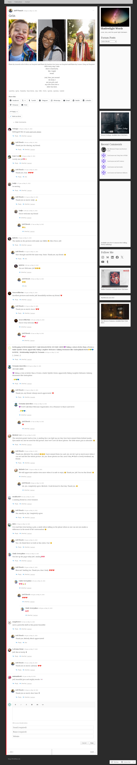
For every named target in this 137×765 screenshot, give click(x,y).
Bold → (93, 752)
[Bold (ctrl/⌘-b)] (15, 704)
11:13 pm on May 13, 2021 (31, 306)
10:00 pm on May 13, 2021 (52, 352)
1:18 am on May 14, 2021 (40, 404)
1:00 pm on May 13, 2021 (30, 11)
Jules (14, 524)
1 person (29, 136)
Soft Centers (120, 161)
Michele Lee (17, 435)
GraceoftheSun (18, 292)
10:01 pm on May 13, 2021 (34, 366)
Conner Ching (81, 64)
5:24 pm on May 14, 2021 (30, 540)
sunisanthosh (17, 676)
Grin (12, 15)
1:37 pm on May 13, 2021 (24, 183)
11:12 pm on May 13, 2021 (31, 251)
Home (9, 2)
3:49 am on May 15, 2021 (32, 553)
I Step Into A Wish (121, 155)
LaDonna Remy (18, 649)
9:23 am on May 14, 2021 (27, 497)
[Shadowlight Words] (115, 17)
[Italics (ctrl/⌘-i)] (21, 704)
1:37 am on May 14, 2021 (30, 169)
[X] (122, 257)
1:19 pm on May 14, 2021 (23, 524)
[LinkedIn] (112, 257)
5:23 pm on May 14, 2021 (30, 510)
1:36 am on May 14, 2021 (37, 333)
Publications (18, 2)
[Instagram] (102, 257)
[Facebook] (117, 257)
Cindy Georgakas (18, 553)
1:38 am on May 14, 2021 (30, 142)
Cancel (84, 743)
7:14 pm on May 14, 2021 (35, 469)
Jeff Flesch (18, 11)
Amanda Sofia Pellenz (22, 64)
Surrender (119, 167)
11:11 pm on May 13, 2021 (31, 197)
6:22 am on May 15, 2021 (28, 622)
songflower (16, 622)
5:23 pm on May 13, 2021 (30, 292)
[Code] (42, 704)
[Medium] (107, 257)
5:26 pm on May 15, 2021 (30, 635)
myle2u (15, 238)
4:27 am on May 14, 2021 (29, 435)
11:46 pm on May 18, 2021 (31, 690)
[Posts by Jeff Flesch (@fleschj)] (11, 11)
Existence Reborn (121, 173)
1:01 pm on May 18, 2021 (29, 676)
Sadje (14, 183)
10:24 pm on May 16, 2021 (37, 594)
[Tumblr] (107, 262)
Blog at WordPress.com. (14, 759)
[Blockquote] (37, 704)
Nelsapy (15, 129)
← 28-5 (10, 752)
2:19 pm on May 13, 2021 (25, 238)
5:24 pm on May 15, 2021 (30, 567)
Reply (15, 112)
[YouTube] (102, 262)
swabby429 (16, 497)
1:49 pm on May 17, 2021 (31, 649)
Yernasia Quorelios (19, 366)
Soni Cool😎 (17, 156)
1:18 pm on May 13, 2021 (25, 129)
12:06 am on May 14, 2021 (31, 265)
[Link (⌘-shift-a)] (26, 704)
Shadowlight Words (112, 28)
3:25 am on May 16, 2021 (38, 581)
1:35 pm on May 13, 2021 (28, 156)
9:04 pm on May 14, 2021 (37, 483)
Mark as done (16, 116)
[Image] (31, 704)
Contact (27, 2)
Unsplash (34, 64)
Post (91, 743)
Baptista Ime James (53, 64)
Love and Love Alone (33, 132)
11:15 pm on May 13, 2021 (31, 390)
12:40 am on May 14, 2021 (30, 210)
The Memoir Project (113, 149)
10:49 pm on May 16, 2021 (45, 608)
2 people (32, 397)
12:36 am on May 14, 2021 (37, 320)
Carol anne (110, 155)
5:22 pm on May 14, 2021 (30, 451)
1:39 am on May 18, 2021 (30, 663)
